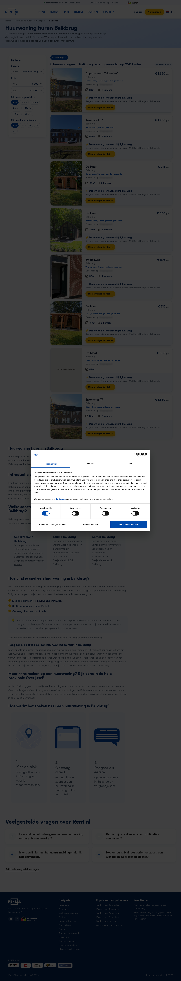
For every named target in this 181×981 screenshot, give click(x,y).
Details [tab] (90, 463)
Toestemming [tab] (50, 464)
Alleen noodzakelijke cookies (52, 524)
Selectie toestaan (90, 524)
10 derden (61, 499)
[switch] (75, 513)
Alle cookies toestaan (128, 524)
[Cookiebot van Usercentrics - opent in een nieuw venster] (135, 455)
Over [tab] (130, 463)
